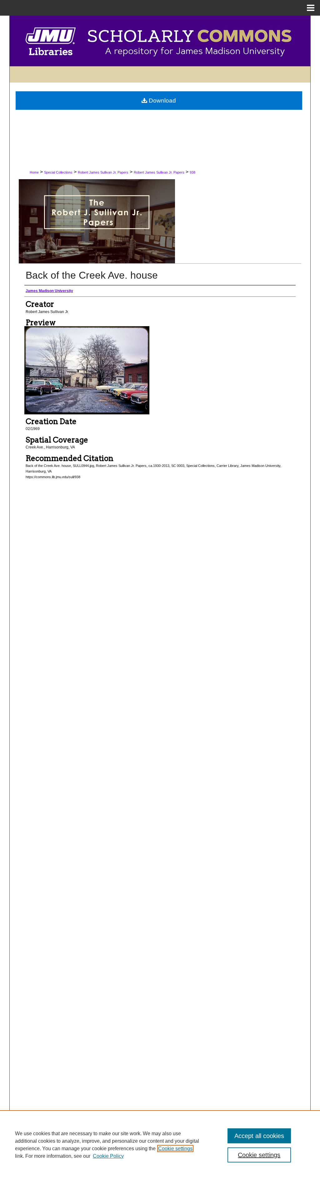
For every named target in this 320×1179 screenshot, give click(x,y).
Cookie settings (175, 1148)
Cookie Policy (108, 1156)
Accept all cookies (259, 1135)
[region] (160, 1144)
